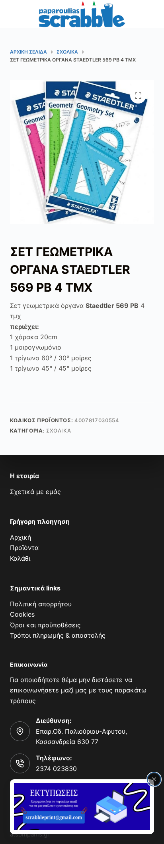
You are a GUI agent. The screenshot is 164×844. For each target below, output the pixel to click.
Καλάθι (20, 558)
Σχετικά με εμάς (35, 492)
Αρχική (20, 537)
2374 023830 (56, 769)
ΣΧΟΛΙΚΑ (58, 430)
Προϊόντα (24, 548)
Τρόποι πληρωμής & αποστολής (57, 635)
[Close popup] (154, 779)
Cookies (22, 614)
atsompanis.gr (30, 834)
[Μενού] (15, 14)
